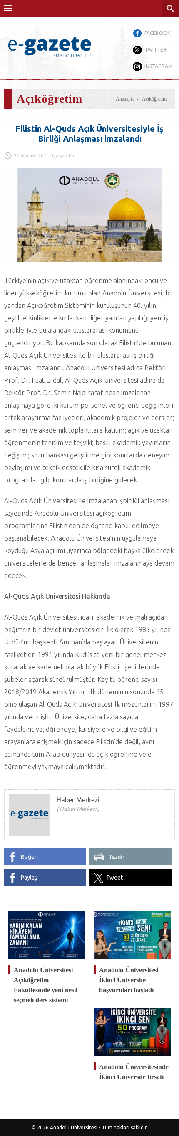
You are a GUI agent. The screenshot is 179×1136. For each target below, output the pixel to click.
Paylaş (29, 877)
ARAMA (170, 8)
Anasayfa (125, 99)
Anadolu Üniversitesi (73, 1127)
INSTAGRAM (158, 66)
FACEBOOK (157, 33)
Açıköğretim (154, 99)
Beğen (29, 856)
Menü (8, 8)
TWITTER (155, 49)
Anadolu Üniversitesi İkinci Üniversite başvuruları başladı (128, 979)
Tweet (114, 877)
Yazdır (116, 857)
